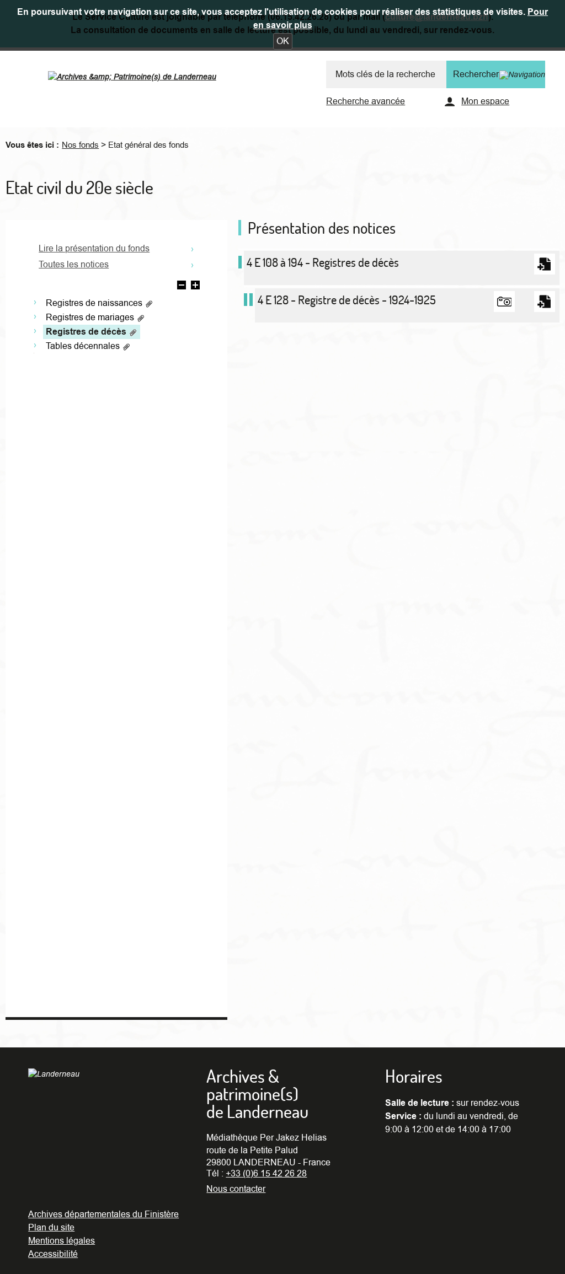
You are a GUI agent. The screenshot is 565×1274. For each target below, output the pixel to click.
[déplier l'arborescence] (195, 287)
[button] (282, 41)
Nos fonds (80, 144)
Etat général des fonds (148, 144)
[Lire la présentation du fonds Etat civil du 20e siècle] (192, 248)
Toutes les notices (74, 265)
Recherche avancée (365, 101)
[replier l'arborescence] (181, 287)
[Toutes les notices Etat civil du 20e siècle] (192, 264)
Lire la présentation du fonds (94, 249)
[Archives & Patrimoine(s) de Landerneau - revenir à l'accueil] (144, 74)
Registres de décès (87, 332)
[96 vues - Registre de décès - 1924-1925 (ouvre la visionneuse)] (504, 301)
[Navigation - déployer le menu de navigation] (522, 74)
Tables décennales (84, 346)
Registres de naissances (95, 303)
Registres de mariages (91, 317)
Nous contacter (235, 1189)
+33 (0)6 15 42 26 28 (266, 1174)
